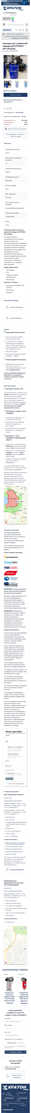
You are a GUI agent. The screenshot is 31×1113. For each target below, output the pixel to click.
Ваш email (7, 1032)
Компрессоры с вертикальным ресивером (16, 36)
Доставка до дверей (13, 754)
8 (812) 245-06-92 (7, 18)
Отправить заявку (15, 1052)
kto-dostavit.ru (20, 784)
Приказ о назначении (11, 854)
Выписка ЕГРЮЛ (8, 798)
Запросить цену (15, 95)
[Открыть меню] (4, 24)
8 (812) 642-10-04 (7, 17)
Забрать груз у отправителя (15, 747)
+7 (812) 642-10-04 (10, 1069)
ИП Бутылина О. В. (10, 922)
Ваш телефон (8, 1025)
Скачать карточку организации (13, 800)
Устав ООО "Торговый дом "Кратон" (14, 846)
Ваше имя (7, 1018)
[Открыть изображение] (15, 67)
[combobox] (17, 24)
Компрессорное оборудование (15, 34)
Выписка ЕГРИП (8, 888)
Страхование (11, 773)
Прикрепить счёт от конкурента (14, 1039)
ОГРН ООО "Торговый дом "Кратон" (14, 851)
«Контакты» (7, 378)
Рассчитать (9, 778)
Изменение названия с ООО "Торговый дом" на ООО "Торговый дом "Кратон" (15, 843)
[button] (6, 84)
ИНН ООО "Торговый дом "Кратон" (14, 849)
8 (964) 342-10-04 (7, 20)
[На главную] (13, 9)
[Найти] (26, 24)
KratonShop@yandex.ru (11, 12)
